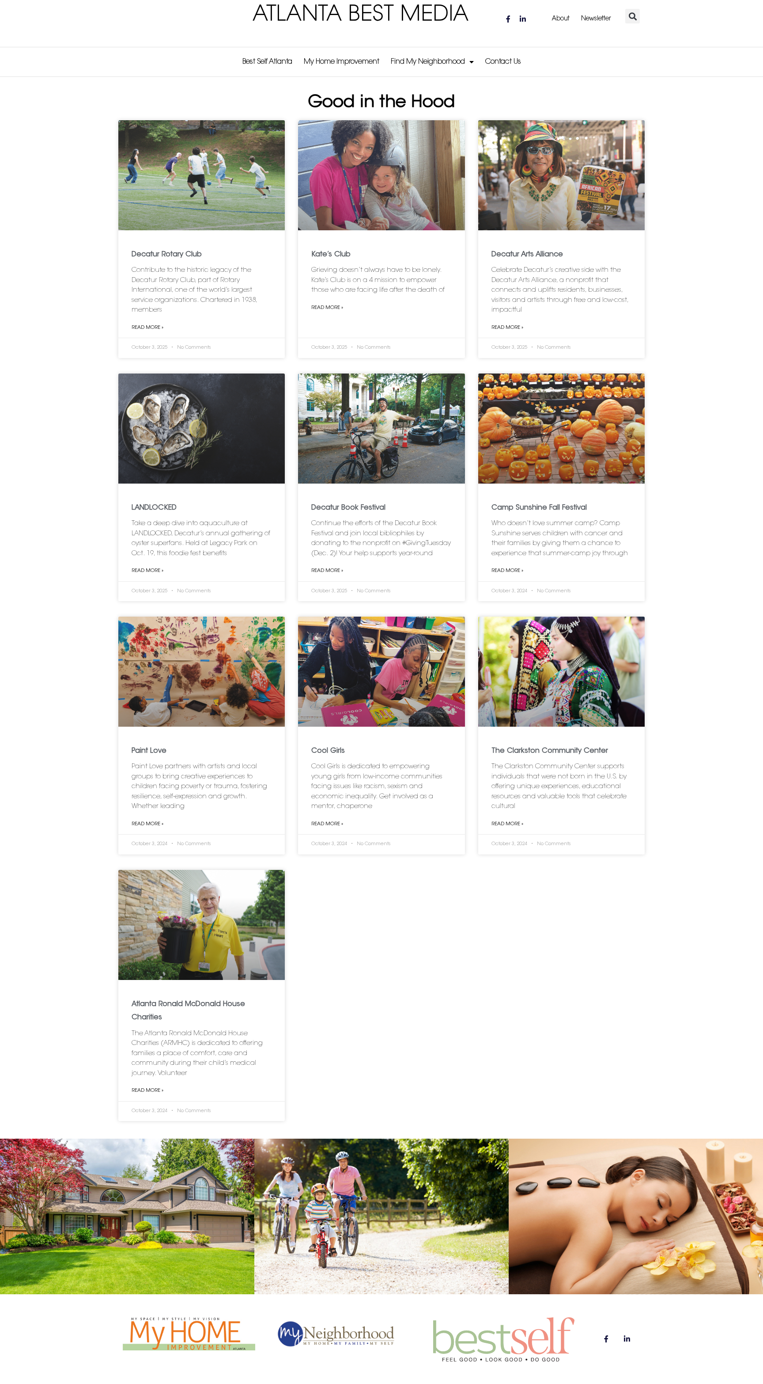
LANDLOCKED (154, 507)
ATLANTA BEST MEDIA (361, 15)
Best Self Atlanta (267, 61)
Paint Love (149, 751)
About (561, 19)
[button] (632, 16)
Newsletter (596, 19)
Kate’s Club (331, 254)
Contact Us (503, 61)
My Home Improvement (341, 61)
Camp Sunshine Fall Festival (539, 507)
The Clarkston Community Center (549, 751)
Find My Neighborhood (428, 61)
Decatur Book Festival (348, 507)
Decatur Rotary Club (167, 254)
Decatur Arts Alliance (527, 254)
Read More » (147, 327)
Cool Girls (328, 751)
